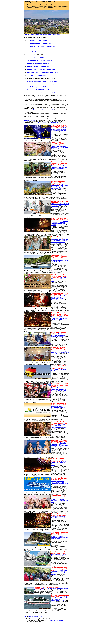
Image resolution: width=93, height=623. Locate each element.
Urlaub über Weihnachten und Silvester (37, 75)
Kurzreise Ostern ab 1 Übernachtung (37, 40)
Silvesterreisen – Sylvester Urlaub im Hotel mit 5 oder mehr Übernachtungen (48, 92)
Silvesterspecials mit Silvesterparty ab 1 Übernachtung (42, 81)
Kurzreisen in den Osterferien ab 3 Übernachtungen (41, 46)
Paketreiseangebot (47, 109)
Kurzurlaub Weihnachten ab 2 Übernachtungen (40, 60)
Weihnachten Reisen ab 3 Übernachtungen (38, 63)
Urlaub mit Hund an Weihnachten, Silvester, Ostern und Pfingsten (42, 34)
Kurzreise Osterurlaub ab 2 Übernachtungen (39, 43)
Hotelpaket (36, 109)
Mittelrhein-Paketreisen (30, 120)
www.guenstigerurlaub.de (35, 616)
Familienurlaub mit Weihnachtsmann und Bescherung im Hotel (44, 72)
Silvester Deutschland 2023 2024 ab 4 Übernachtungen (42, 89)
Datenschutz (60, 620)
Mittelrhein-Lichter (55, 122)
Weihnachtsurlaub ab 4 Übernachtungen (38, 66)
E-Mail (25, 616)
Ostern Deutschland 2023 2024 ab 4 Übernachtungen (41, 49)
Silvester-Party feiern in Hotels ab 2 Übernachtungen (41, 84)
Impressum (53, 620)
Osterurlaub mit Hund (32, 52)
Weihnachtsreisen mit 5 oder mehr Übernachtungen (41, 69)
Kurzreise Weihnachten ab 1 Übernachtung (38, 57)
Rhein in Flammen (41, 122)
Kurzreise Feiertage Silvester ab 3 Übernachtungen (41, 87)
